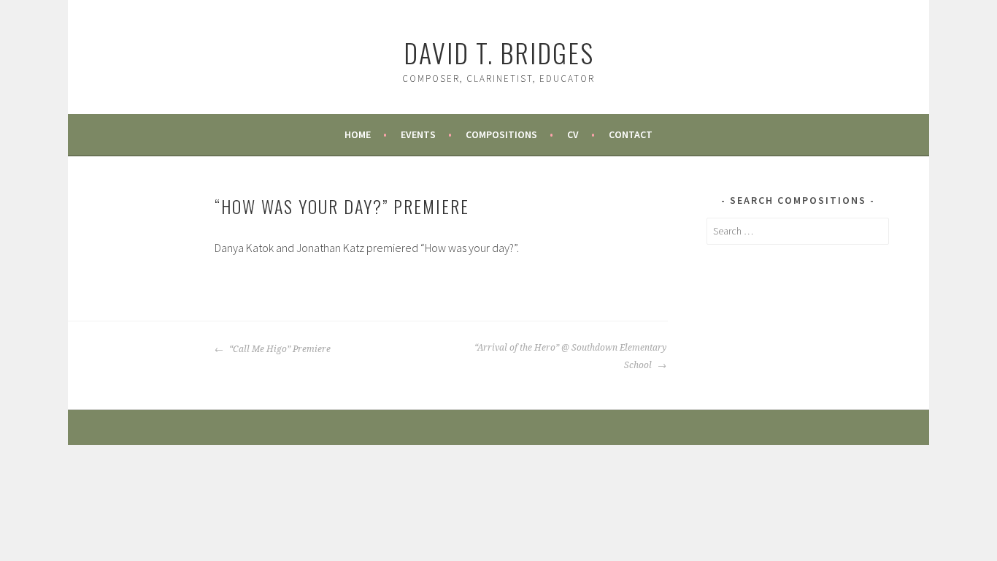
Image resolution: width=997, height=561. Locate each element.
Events (418, 134)
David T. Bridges (499, 52)
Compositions (501, 134)
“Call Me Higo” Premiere (279, 349)
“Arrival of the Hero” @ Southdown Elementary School (570, 356)
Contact (631, 134)
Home (357, 134)
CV (573, 134)
